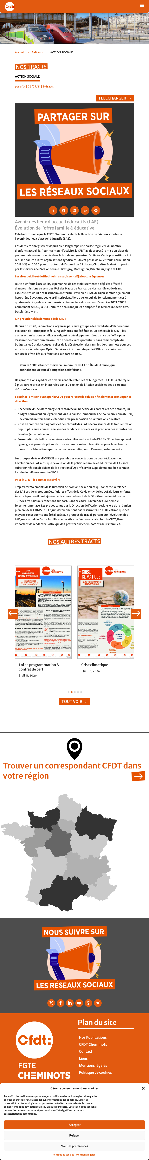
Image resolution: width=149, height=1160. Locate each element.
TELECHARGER (112, 98)
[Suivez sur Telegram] (98, 1003)
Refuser (74, 1135)
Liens (83, 1058)
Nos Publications (93, 1037)
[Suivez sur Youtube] (79, 1003)
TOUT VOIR (72, 701)
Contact (85, 1051)
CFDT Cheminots (93, 1044)
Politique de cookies (63, 1154)
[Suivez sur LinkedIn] (70, 1003)
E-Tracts (37, 52)
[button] (143, 1088)
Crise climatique (94, 665)
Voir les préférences (74, 1146)
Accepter (75, 1125)
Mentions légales (85, 1154)
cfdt (22, 86)
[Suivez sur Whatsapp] (88, 1003)
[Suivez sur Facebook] (60, 1003)
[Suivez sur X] (51, 1003)
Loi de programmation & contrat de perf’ (39, 667)
